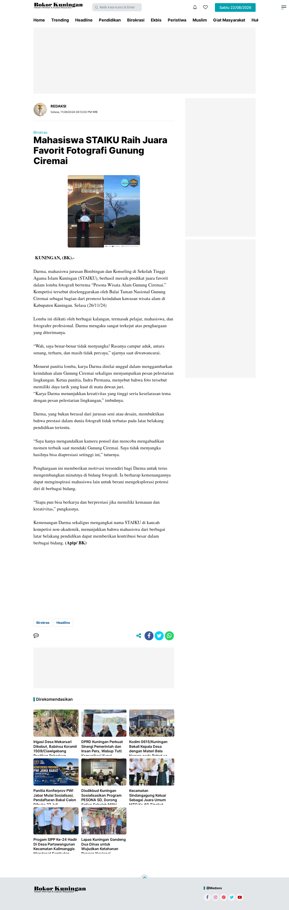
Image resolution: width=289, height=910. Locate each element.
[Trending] (205, 7)
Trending (60, 20)
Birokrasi (135, 20)
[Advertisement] (144, 60)
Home (39, 20)
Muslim (200, 20)
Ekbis (156, 20)
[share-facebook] (149, 635)
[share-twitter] (159, 635)
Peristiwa (177, 20)
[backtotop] (144, 878)
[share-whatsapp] (169, 635)
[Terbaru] (195, 7)
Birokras (40, 132)
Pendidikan (110, 20)
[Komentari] (36, 635)
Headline (84, 20)
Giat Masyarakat (229, 20)
